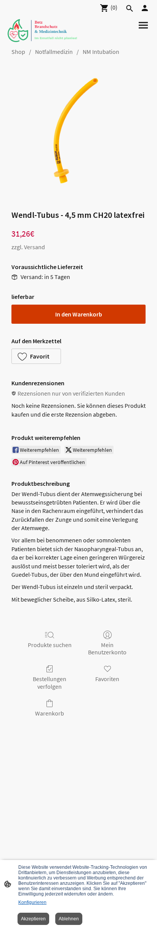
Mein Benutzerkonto (107, 648)
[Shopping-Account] (144, 8)
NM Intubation (101, 51)
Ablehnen (69, 919)
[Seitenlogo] (42, 30)
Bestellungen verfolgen (49, 682)
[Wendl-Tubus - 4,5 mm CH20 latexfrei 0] (78, 130)
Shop (18, 51)
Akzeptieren (33, 919)
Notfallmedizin (54, 51)
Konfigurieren (32, 902)
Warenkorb (49, 713)
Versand (34, 247)
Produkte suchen (50, 645)
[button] (36, 356)
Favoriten (107, 679)
